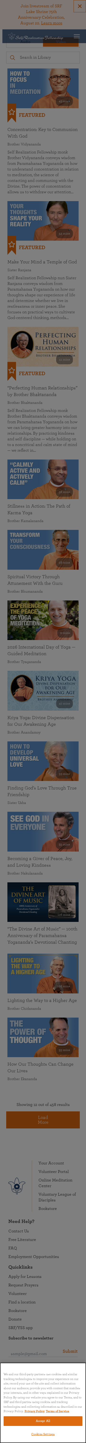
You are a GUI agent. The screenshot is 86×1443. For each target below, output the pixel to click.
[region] (43, 1403)
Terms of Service (57, 1411)
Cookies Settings (43, 1434)
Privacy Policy (35, 1411)
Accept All (43, 1421)
